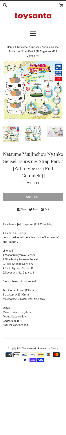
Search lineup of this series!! (19, 281)
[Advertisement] (33, 401)
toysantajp (32, 348)
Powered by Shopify (48, 348)
